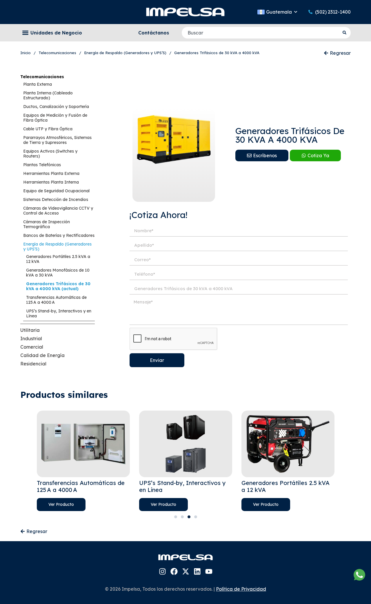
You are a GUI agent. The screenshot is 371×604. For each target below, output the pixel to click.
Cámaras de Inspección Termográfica (46, 224)
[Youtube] (208, 571)
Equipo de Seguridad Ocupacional (56, 190)
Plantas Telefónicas (42, 164)
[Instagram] (162, 571)
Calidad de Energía (42, 355)
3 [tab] (189, 516)
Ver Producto (61, 504)
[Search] (345, 33)
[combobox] (261, 33)
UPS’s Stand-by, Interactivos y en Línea (58, 313)
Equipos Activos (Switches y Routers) (50, 154)
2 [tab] (182, 516)
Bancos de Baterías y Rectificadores (58, 235)
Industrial (31, 338)
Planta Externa (37, 84)
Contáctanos (153, 33)
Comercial (31, 347)
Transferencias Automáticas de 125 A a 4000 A (56, 300)
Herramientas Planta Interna (51, 182)
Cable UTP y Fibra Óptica (47, 128)
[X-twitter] (185, 571)
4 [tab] (195, 516)
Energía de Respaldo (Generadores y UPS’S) (57, 246)
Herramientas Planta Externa (51, 173)
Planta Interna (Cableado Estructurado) (48, 95)
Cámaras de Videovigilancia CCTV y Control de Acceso (58, 211)
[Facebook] (174, 571)
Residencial (33, 364)
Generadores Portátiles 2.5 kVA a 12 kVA (58, 259)
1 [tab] (175, 516)
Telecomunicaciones (42, 76)
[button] (25, 33)
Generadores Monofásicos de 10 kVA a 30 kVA (58, 273)
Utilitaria (30, 330)
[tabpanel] (83, 461)
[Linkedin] (197, 571)
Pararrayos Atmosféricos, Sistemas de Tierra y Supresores (57, 140)
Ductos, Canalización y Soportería (56, 106)
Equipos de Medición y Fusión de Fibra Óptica (55, 118)
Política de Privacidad (241, 589)
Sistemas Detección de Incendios (55, 199)
